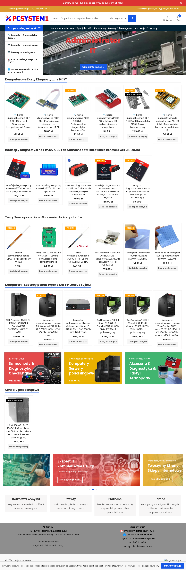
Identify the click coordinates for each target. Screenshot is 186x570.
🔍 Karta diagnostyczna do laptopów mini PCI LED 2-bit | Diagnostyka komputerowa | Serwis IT (167, 122)
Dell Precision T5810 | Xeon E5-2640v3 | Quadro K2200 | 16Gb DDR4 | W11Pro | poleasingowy (108, 326)
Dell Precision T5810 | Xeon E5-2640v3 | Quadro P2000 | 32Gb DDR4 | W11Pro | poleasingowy (137, 326)
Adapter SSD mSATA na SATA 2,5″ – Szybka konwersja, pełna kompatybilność (48, 257)
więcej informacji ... (93, 67)
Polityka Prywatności (48, 541)
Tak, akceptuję (172, 565)
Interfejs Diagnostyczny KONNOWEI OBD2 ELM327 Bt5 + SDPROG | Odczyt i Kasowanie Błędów (107, 191)
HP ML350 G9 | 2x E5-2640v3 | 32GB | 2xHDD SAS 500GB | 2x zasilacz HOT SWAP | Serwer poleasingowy (18, 431)
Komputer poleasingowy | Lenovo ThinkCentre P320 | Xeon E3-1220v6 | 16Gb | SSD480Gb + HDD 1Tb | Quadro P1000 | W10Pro (167, 327)
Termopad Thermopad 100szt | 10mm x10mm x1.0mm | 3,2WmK (167, 255)
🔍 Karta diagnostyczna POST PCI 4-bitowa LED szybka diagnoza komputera (108, 121)
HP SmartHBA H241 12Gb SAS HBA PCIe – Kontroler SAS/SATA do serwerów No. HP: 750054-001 (107, 258)
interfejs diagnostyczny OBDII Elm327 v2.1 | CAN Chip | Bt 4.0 (48, 188)
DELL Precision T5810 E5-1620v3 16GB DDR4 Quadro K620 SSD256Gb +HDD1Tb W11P (18, 326)
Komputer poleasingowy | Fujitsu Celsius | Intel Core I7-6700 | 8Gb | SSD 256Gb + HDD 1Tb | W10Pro (78, 326)
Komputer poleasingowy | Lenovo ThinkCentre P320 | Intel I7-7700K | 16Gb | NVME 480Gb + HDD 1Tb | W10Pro (48, 327)
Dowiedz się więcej (137, 136)
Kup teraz (14, 380)
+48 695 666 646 (66, 479)
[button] (89, 489)
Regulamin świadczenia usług (48, 545)
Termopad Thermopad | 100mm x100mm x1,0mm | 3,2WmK (137, 255)
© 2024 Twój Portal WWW (18, 560)
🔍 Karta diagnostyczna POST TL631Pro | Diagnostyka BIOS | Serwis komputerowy (138, 121)
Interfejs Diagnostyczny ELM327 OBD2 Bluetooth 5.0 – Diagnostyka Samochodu (78, 190)
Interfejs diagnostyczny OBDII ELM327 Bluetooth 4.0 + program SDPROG (18, 188)
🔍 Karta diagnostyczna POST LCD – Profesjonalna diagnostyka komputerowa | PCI (48, 121)
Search (132, 18)
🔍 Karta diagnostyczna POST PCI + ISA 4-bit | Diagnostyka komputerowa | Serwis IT (19, 122)
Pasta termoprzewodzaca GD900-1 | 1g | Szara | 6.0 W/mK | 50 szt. (78, 257)
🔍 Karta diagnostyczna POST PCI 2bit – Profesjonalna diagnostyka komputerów (78, 122)
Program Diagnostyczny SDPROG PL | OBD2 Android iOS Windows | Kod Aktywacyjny (137, 191)
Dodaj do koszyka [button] (18, 139)
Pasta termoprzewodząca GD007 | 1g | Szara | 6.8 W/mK (19, 257)
